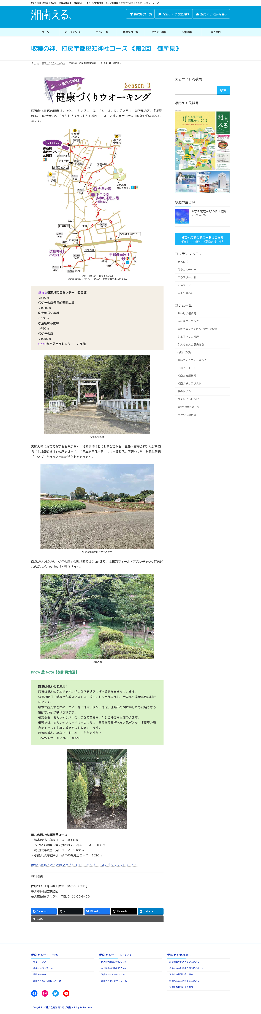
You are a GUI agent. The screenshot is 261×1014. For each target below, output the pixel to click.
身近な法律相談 (186, 414)
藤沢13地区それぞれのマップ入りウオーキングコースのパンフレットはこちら (84, 865)
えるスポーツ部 (186, 277)
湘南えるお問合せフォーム (114, 980)
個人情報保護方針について (114, 961)
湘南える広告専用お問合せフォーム (186, 968)
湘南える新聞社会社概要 (181, 974)
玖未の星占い (185, 293)
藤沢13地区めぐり (188, 407)
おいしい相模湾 (186, 313)
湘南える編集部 (186, 376)
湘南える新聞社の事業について (184, 980)
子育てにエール (186, 368)
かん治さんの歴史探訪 (190, 344)
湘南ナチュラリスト (189, 383)
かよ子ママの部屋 (188, 337)
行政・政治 (184, 352)
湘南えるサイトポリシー (113, 974)
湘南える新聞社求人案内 (181, 987)
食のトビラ (184, 391)
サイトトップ (39, 961)
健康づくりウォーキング (192, 360)
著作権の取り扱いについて (114, 968)
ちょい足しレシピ (188, 399)
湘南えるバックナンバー (45, 968)
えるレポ (182, 262)
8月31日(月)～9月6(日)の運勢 (209, 211)
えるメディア (185, 285)
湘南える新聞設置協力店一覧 (47, 980)
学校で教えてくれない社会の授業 (197, 329)
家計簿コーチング (188, 321)
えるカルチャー (186, 269)
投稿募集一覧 (39, 974)
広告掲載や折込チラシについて (184, 961)
